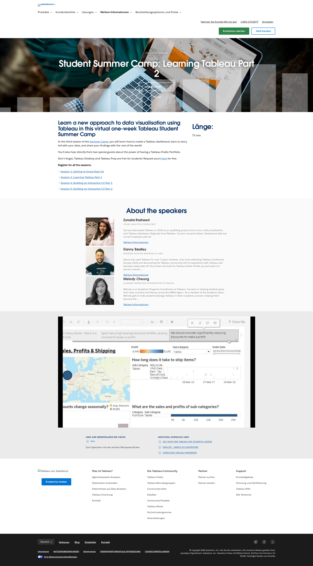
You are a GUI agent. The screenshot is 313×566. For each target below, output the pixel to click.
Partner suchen (206, 477)
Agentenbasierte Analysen (106, 477)
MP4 (93, 441)
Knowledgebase (244, 477)
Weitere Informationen (135, 242)
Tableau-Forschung (102, 494)
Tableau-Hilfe (243, 488)
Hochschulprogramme (159, 512)
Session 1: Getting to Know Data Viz (82, 171)
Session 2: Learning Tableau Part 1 (81, 177)
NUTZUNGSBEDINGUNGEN (66, 551)
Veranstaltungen (156, 518)
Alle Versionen (244, 494)
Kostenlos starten (234, 31)
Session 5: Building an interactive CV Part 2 (87, 189)
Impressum (43, 551)
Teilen (157, 97)
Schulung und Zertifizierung (251, 482)
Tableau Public (155, 477)
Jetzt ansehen (153, 86)
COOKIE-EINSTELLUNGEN (157, 551)
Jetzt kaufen (263, 31)
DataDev (151, 494)
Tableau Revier (155, 506)
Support (241, 471)
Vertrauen (64, 542)
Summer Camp (99, 141)
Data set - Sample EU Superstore (180, 447)
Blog (77, 542)
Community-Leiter (157, 488)
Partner (202, 471)
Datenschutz (89, 551)
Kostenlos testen (56, 481)
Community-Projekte (158, 500)
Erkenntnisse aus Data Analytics (109, 488)
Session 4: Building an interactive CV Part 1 (87, 183)
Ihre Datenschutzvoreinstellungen (60, 556)
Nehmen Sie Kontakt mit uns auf (219, 21)
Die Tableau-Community (162, 471)
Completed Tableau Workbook (180, 453)
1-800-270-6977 (249, 21)
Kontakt (96, 500)
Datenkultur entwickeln (104, 482)
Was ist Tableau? (102, 471)
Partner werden (206, 482)
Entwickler (90, 542)
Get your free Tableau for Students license (187, 442)
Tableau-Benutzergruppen (161, 482)
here (164, 158)
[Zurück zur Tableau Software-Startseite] (52, 3)
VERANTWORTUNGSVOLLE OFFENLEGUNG (120, 551)
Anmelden (267, 21)
